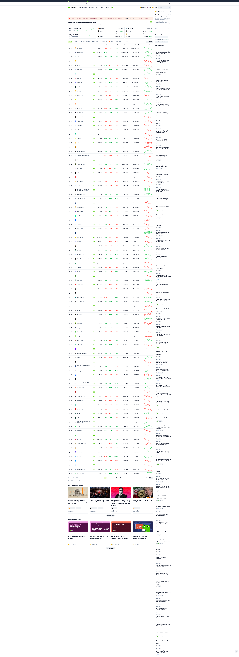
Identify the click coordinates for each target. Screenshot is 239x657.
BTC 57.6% (107, 3)
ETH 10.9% (112, 3)
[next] (124, 477)
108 (120, 477)
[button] (110, 515)
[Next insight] (170, 14)
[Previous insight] (168, 14)
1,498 (80, 3)
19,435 (72, 3)
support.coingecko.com (131, 18)
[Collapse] (170, 11)
